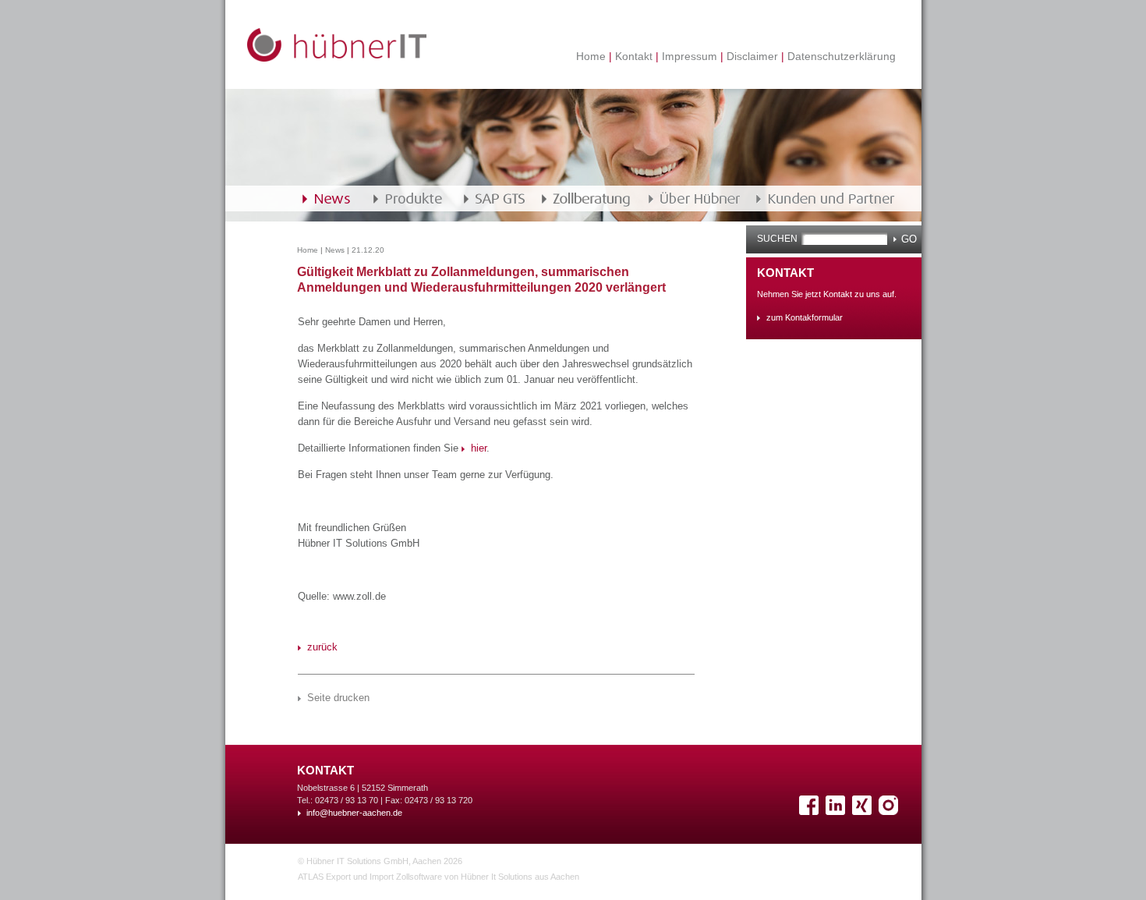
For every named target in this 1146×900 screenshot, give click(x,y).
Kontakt (634, 56)
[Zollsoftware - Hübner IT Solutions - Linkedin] (837, 811)
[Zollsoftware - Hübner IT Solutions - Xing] (863, 811)
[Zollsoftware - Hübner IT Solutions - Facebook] (810, 811)
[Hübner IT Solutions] (336, 58)
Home (592, 56)
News (335, 250)
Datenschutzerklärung (840, 56)
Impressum (689, 56)
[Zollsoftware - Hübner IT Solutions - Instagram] (890, 811)
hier (478, 448)
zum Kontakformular (804, 317)
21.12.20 (368, 250)
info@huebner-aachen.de (354, 812)
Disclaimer (752, 56)
